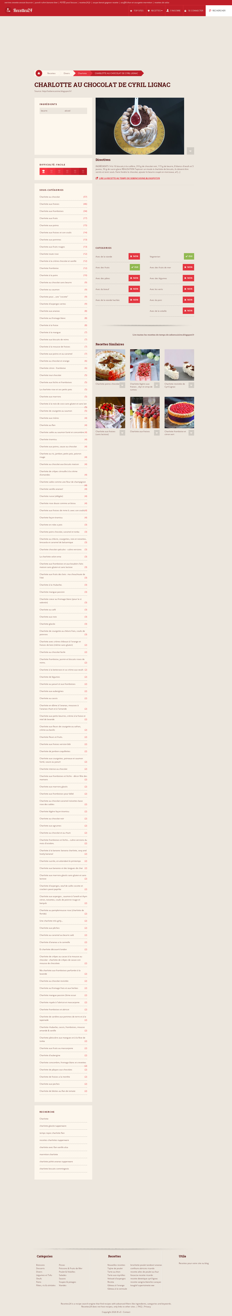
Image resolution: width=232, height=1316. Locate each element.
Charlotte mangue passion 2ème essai (58, 995)
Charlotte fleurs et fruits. (51, 737)
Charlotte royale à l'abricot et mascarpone (59, 1002)
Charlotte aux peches (50, 1083)
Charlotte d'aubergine (50, 1055)
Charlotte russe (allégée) (51, 496)
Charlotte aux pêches (50, 927)
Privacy (147, 1306)
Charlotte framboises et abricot (54, 1009)
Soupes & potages (67, 1281)
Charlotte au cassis (49, 698)
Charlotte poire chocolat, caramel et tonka (59, 531)
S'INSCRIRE (175, 10)
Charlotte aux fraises (140, 431)
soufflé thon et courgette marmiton (136, 2)
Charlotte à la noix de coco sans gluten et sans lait (63, 403)
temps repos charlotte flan (52, 1133)
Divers (67, 73)
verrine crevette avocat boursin (19, 2)
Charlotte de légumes (50, 676)
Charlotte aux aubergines (52, 691)
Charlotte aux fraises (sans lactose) (105, 433)
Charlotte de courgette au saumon (56, 410)
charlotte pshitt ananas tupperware (56, 1161)
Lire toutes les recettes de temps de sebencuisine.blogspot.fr (163, 334)
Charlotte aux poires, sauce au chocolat (58, 446)
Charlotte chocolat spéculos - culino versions (61, 549)
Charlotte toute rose (49, 253)
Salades (62, 1275)
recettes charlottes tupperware (54, 1140)
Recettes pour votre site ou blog (194, 1263)
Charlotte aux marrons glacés (54, 786)
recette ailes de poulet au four (144, 1271)
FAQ (140, 1306)
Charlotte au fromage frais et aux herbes (59, 988)
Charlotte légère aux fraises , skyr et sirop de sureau (141, 386)
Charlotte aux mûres (49, 418)
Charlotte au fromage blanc (53, 318)
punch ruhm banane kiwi (46, 2)
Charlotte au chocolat (50, 196)
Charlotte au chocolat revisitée (54, 980)
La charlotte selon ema (50, 556)
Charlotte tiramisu (48, 439)
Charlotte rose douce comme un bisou (58, 503)
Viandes (62, 1285)
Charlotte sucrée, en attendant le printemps (60, 861)
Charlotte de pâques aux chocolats (56, 1069)
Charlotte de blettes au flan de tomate (57, 1091)
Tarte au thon (114, 1271)
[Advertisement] (116, 40)
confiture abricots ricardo (142, 1268)
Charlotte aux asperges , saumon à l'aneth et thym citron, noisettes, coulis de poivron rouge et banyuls (63, 900)
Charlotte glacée (47, 623)
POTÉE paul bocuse (68, 2)
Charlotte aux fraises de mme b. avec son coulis (62, 510)
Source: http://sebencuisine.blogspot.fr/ (53, 91)
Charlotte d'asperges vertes (53, 303)
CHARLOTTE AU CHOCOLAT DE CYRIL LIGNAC (116, 73)
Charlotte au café (48, 609)
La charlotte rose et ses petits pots (56, 389)
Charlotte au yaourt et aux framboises (57, 684)
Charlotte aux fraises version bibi (55, 744)
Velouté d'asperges (117, 1278)
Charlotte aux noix (48, 616)
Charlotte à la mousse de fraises (55, 346)
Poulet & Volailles (67, 1271)
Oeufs (39, 1278)
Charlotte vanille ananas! (51, 489)
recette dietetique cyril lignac (144, 1278)
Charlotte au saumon (49, 289)
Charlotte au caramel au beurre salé (57, 935)
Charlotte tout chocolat (50, 375)
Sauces (62, 1278)
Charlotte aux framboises (52, 211)
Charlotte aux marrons (50, 396)
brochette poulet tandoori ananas (146, 1265)
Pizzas (62, 1265)
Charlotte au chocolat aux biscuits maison (59, 464)
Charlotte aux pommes (50, 239)
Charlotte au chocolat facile (52, 652)
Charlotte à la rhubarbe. (51, 584)
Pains (38, 1281)
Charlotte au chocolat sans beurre (56, 282)
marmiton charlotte (49, 1154)
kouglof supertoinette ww (142, 1285)
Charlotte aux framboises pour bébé (57, 793)
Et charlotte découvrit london (53, 949)
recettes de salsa (161, 2)
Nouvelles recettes (116, 1265)
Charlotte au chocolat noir (52, 818)
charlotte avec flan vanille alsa (54, 1147)
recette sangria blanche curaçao (145, 1281)
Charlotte (82, 73)
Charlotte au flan (47, 425)
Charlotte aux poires (49, 225)
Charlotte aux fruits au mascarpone (56, 1048)
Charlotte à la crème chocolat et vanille (58, 261)
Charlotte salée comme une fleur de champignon (63, 481)
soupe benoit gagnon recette (105, 2)
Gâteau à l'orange (116, 1285)
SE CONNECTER (195, 10)
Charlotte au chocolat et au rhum (55, 832)
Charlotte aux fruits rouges (52, 246)
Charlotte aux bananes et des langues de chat (61, 868)
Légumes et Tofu (44, 1275)
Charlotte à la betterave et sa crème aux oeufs (61, 669)
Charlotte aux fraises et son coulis (56, 232)
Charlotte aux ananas (50, 311)
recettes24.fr (85, 2)
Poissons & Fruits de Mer (70, 1268)
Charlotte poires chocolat (107, 383)
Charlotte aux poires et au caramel (56, 353)
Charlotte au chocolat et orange (54, 360)
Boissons (40, 1265)
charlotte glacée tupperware (53, 1125)
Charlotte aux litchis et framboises (56, 382)
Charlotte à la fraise (49, 325)
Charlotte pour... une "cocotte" (54, 296)
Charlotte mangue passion (52, 591)
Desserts (40, 1268)
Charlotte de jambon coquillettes (55, 751)
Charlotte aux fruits (49, 218)
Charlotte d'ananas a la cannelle (55, 942)
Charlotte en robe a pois (51, 524)
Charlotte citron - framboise (53, 368)
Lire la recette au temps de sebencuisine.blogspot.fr (129, 178)
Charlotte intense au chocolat (53, 768)
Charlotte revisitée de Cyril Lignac (175, 385)
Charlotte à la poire (49, 275)
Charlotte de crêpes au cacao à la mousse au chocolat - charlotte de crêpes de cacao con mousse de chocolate (61, 960)
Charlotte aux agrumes (50, 825)
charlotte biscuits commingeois (54, 1168)
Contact (126, 1312)
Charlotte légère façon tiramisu (54, 811)
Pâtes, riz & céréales (46, 1285)
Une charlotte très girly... (51, 920)
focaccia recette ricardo (141, 1275)
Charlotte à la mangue (50, 332)
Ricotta (111, 1281)
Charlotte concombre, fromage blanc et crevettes (63, 1062)
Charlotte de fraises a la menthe (55, 1076)
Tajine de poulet (115, 1268)
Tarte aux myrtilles (116, 1275)
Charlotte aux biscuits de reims (54, 339)
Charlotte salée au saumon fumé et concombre (62, 432)
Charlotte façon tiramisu (51, 517)
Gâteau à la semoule (117, 1288)
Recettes (51, 73)
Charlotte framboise (49, 268)
